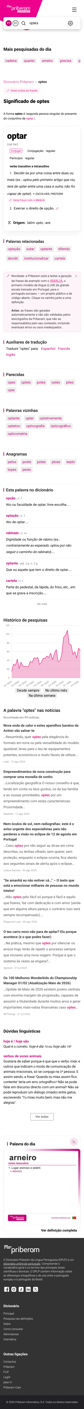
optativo (14, 426)
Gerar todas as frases (24, 90)
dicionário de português (21, 1263)
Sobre (7, 1324)
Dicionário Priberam (18, 82)
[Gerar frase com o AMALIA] (57, 208)
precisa (65, 61)
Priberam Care (12, 1387)
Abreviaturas (11, 1334)
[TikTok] (21, 1291)
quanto (29, 61)
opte (11, 390)
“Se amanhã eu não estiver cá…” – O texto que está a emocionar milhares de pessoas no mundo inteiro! (41, 885)
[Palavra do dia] (74, 1142)
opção (11, 498)
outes (55, 382)
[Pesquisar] (23, 23)
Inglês (10, 355)
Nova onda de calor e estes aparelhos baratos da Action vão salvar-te (40, 728)
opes (11, 382)
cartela (59, 258)
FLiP (6, 1372)
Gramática (9, 1339)
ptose (56, 462)
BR (15, 23)
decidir (13, 258)
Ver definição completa (59, 1230)
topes (12, 470)
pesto (26, 470)
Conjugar (16, 150)
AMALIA (56, 281)
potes (41, 382)
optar (30, 418)
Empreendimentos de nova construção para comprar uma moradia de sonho (36, 774)
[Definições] (70, 23)
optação (14, 249)
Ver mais (42, 603)
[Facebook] (6, 1291)
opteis (26, 382)
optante (46, 249)
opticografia (35, 426)
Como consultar (13, 1329)
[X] (35, 1291)
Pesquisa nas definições (18, 1318)
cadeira (11, 61)
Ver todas (42, 1117)
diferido (64, 249)
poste (26, 462)
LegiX (6, 1377)
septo (70, 462)
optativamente (51, 418)
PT (8, 23)
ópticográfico (61, 426)
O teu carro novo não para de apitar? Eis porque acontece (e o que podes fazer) (40, 934)
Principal (8, 1313)
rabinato (12, 533)
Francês (64, 349)
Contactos (9, 1361)
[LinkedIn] (28, 1291)
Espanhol (48, 349)
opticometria (17, 434)
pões (70, 382)
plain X (7, 1382)
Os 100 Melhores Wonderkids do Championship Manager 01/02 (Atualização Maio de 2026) (40, 980)
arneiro (47, 61)
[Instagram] (14, 1291)
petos (12, 462)
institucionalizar (36, 258)
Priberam (9, 1367)
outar (30, 249)
